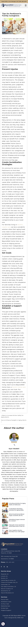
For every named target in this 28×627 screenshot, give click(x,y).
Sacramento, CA (5, 590)
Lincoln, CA (4, 576)
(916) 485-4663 (10, 562)
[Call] (14, 445)
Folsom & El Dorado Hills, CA (9, 582)
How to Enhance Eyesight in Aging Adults (13, 420)
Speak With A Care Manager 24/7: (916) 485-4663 (14, 1)
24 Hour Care (5, 604)
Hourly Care (4, 599)
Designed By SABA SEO (16, 617)
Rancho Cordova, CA (7, 588)
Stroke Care (4, 608)
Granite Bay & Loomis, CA (8, 580)
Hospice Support (6, 610)
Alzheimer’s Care (6, 601)
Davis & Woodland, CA (7, 592)
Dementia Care (5, 606)
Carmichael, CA (5, 584)
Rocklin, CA (4, 578)
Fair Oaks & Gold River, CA (8, 586)
